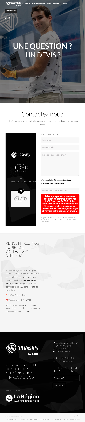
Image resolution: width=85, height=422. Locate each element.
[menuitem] (13, 3)
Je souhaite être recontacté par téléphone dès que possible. (56, 181)
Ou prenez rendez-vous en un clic (21, 199)
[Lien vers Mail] (9, 18)
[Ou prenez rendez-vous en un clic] (21, 191)
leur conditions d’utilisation (67, 219)
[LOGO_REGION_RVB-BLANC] (22, 398)
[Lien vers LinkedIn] (6, 18)
